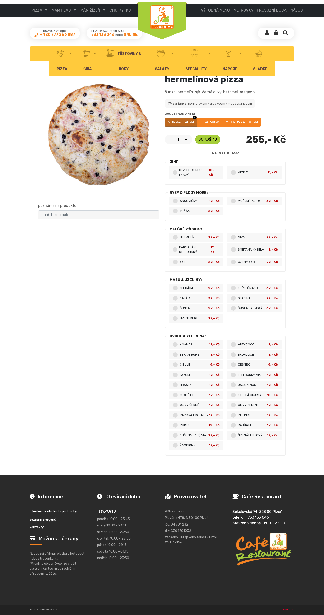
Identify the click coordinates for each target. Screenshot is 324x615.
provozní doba (272, 10)
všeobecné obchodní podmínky (53, 511)
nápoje (230, 69)
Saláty (162, 69)
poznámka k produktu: (58, 205)
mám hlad (61, 10)
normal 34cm (181, 122)
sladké (260, 69)
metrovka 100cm (242, 122)
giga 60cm (210, 122)
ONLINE (131, 34)
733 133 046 (103, 34)
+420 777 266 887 (57, 34)
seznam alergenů (43, 519)
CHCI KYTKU (120, 10)
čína (87, 69)
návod (296, 10)
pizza (37, 10)
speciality (196, 69)
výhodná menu (215, 10)
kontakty (37, 527)
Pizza (62, 69)
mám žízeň (90, 10)
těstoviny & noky (129, 61)
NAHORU (288, 609)
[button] (276, 33)
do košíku (207, 139)
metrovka (243, 10)
